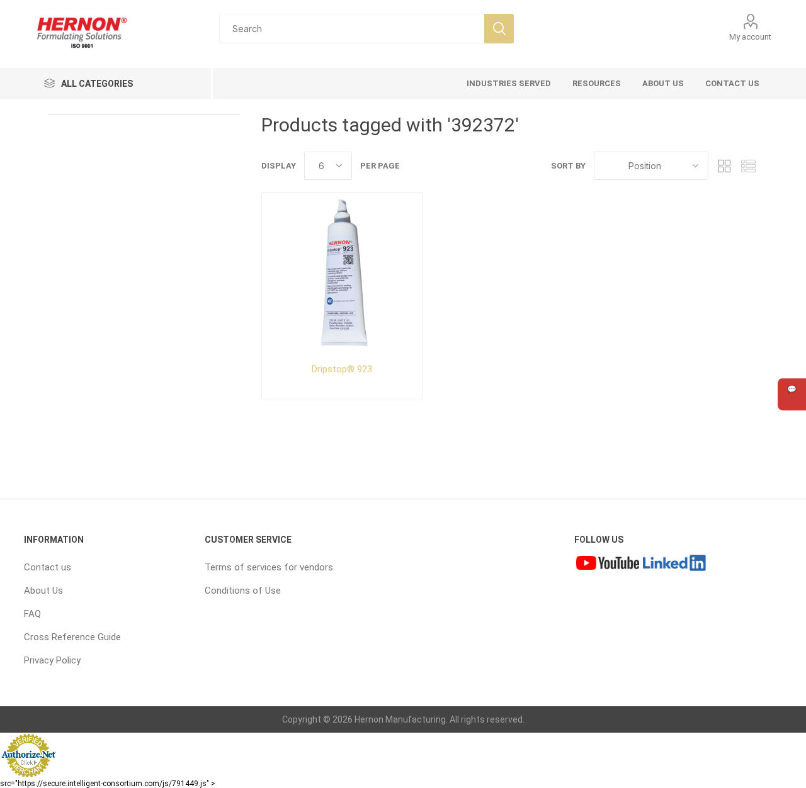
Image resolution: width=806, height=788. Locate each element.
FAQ (32, 613)
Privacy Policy (52, 660)
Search (499, 28)
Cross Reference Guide (72, 637)
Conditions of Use (243, 590)
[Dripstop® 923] (342, 273)
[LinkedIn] (674, 564)
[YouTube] (607, 564)
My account (750, 37)
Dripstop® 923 (342, 369)
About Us (43, 590)
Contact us (47, 567)
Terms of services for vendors (269, 567)
